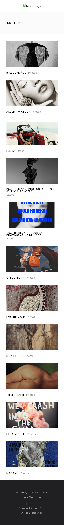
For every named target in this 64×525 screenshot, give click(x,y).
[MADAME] (32, 458)
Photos (32, 72)
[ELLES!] (32, 135)
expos (20, 150)
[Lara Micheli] (32, 419)
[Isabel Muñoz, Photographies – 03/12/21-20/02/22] (32, 177)
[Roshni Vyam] (32, 301)
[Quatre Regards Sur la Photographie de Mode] (32, 221)
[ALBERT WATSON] (32, 96)
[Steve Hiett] (32, 262)
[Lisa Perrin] (32, 340)
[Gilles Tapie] (32, 379)
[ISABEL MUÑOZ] (32, 57)
